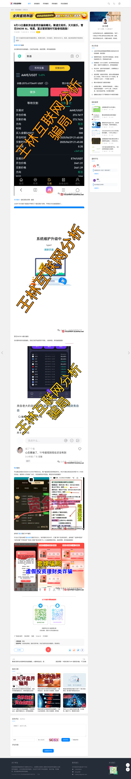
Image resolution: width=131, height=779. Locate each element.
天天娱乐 (17, 200)
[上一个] (2, 353)
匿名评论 (75, 740)
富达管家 (26, 636)
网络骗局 (54, 4)
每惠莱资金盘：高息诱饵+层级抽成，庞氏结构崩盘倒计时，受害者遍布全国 (106, 58)
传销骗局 (46, 4)
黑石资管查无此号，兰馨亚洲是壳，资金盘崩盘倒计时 (108, 38)
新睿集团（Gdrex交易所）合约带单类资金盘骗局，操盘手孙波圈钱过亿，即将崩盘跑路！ (106, 64)
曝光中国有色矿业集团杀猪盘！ (102, 82)
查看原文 (96, 174)
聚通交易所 (17, 45)
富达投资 (29, 537)
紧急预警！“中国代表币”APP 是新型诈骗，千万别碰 (71, 661)
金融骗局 (37, 4)
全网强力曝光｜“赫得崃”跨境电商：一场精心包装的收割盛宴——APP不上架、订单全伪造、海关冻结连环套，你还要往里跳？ (106, 89)
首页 (29, 4)
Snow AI (38, 636)
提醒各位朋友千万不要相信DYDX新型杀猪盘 (106, 94)
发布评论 (65, 740)
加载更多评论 (48, 751)
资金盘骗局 (64, 4)
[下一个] (129, 353)
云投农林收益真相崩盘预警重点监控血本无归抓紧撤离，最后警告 (106, 52)
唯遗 (15, 468)
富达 (20, 534)
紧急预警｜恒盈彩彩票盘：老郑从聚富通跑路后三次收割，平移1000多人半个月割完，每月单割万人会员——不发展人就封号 (106, 77)
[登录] (119, 4)
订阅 (38, 774)
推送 (38, 32)
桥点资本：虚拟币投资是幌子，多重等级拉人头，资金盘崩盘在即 (106, 70)
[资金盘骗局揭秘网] (15, 5)
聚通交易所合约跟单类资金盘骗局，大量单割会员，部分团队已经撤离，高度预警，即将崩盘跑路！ (41, 661)
